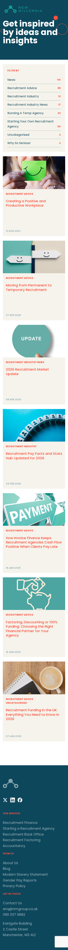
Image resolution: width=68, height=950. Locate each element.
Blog (6, 868)
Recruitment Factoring (21, 840)
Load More (34, 752)
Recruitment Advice (19, 193)
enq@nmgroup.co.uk (20, 909)
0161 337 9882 (14, 914)
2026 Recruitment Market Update (27, 371)
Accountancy (14, 845)
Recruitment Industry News (25, 362)
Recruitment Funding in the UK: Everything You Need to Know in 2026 (32, 714)
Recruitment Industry (21, 446)
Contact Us (12, 903)
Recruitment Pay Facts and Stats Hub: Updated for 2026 (34, 455)
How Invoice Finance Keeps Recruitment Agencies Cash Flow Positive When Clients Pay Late (34, 542)
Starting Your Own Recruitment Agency (34, 124)
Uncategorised (34, 135)
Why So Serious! (34, 143)
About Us (10, 863)
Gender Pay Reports (20, 880)
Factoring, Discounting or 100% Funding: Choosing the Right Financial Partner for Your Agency (32, 629)
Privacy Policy (14, 886)
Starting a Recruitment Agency (29, 828)
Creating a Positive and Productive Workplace (26, 203)
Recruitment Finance (20, 822)
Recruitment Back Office (23, 834)
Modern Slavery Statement (25, 874)
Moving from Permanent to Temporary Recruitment (29, 287)
